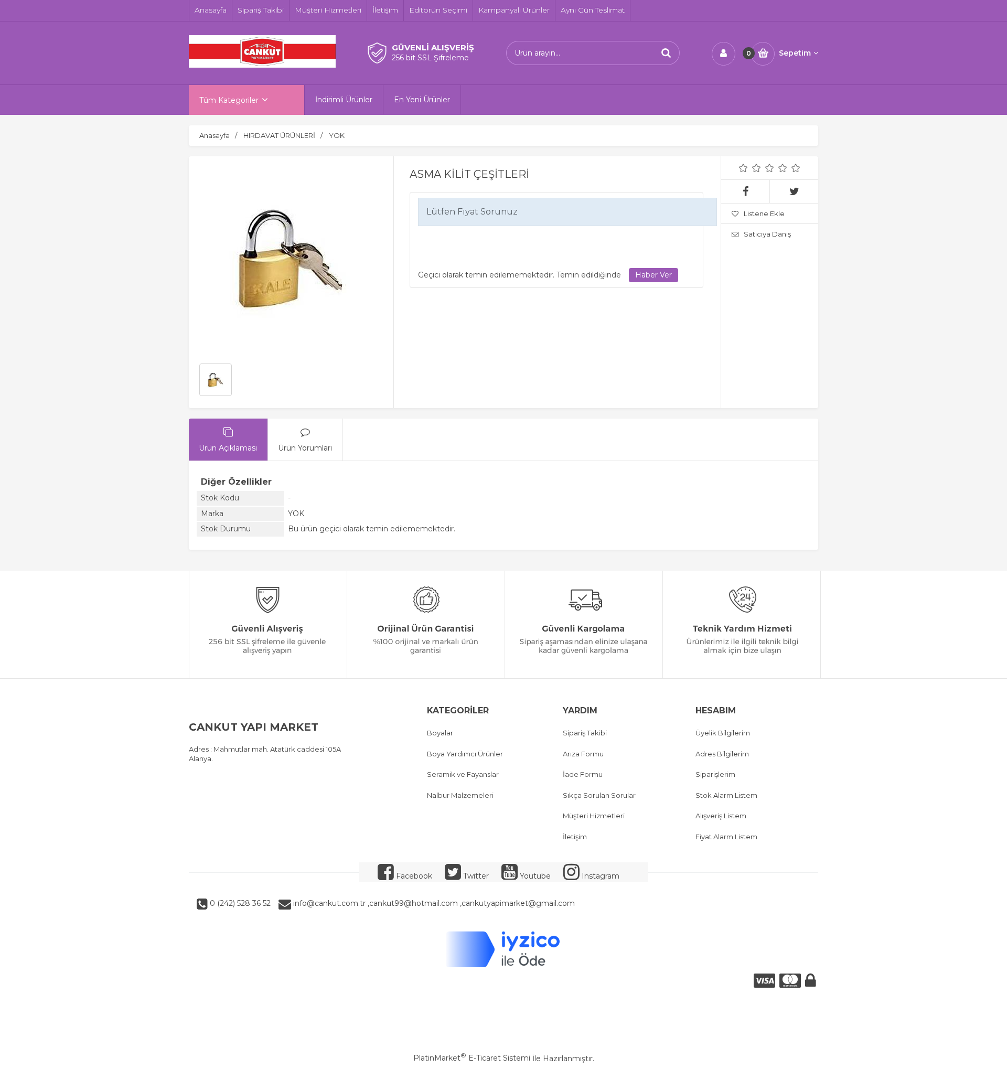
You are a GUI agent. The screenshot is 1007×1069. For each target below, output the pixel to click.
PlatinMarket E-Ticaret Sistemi (471, 1058)
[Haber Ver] (653, 275)
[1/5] (743, 168)
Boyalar (440, 733)
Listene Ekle (764, 213)
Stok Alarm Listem (726, 795)
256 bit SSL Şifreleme (430, 57)
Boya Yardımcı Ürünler (465, 754)
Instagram (599, 876)
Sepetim (795, 53)
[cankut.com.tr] (262, 65)
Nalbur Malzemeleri (460, 795)
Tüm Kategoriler (229, 100)
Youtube (534, 876)
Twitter (475, 876)
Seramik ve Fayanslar (463, 774)
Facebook (413, 876)
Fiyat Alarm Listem (726, 836)
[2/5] (750, 168)
